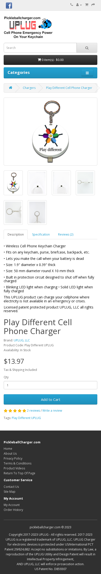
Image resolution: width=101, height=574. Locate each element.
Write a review (52, 410)
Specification (41, 234)
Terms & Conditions (17, 463)
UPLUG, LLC (22, 340)
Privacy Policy (13, 458)
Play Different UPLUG (26, 418)
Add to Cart (50, 399)
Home (8, 449)
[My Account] (79, 5)
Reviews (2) (65, 234)
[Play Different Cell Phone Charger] (50, 132)
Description (16, 234)
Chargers (29, 88)
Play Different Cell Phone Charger (69, 88)
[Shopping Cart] (86, 5)
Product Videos (14, 468)
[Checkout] (93, 5)
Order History (13, 510)
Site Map (9, 492)
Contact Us (11, 487)
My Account (12, 505)
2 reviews (33, 410)
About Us (10, 453)
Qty (6, 377)
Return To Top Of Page (19, 473)
